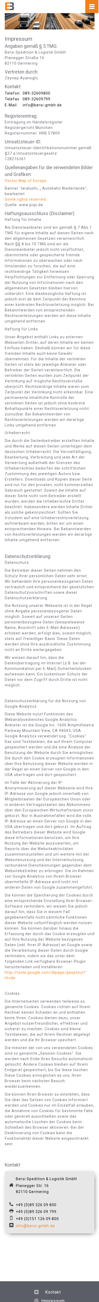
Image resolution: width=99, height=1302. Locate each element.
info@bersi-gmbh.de (35, 1226)
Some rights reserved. (26, 199)
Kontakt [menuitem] (53, 1292)
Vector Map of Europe (25, 181)
